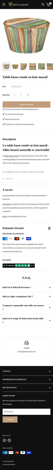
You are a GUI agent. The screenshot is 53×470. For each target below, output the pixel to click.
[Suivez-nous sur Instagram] (4, 440)
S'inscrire (10, 419)
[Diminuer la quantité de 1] (14, 95)
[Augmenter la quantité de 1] (28, 95)
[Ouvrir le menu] (4, 4)
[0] (48, 4)
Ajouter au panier (26, 104)
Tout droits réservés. (9, 464)
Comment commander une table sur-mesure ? (23, 307)
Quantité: (6, 95)
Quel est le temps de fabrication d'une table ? (23, 320)
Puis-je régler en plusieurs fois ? (18, 296)
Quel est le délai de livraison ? (17, 287)
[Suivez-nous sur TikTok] (9, 440)
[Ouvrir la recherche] (43, 4)
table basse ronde (11, 156)
